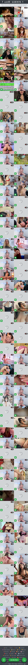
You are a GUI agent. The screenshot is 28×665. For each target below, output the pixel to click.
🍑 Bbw (17, 651)
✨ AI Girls (14, 657)
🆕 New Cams (21, 653)
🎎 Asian (5, 647)
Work (13, 663)
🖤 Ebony (10, 647)
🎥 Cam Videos (21, 659)
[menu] (3, 660)
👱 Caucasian (21, 647)
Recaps (16, 663)
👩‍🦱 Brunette (6, 651)
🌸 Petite (22, 651)
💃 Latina (16, 647)
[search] (24, 660)
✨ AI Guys (6, 659)
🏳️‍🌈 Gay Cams (6, 655)
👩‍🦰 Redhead (12, 651)
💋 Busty (6, 653)
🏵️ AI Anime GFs (20, 657)
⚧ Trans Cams (13, 655)
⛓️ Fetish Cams (7, 657)
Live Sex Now (14, 660)
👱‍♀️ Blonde (24, 649)
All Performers (20, 663)
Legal (24, 663)
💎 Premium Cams (21, 655)
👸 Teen (18, 649)
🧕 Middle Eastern (6, 649)
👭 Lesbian (11, 653)
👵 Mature (13, 649)
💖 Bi (16, 653)
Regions (9, 663)
